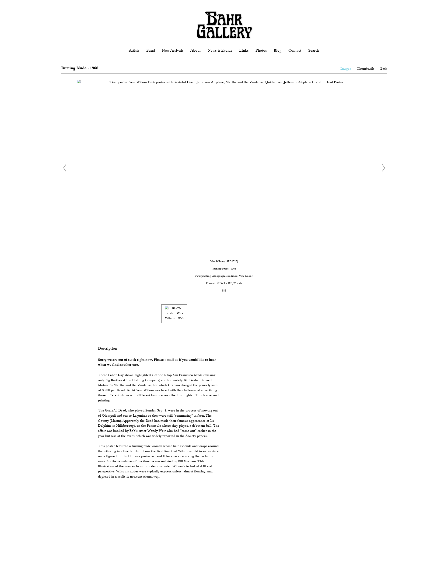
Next (383, 168)
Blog (277, 50)
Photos (261, 50)
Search (313, 50)
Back (383, 69)
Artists (134, 50)
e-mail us (171, 360)
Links (243, 50)
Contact (294, 50)
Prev (64, 168)
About (195, 50)
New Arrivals (172, 50)
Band (150, 50)
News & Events (220, 50)
